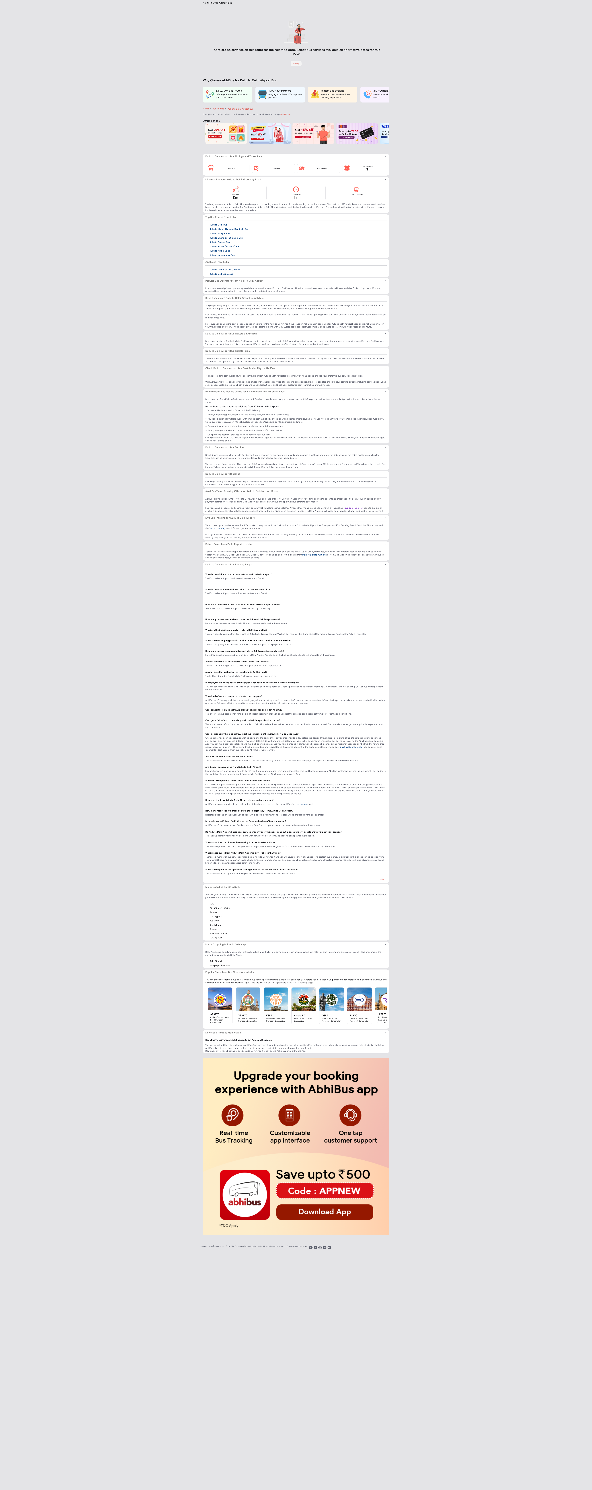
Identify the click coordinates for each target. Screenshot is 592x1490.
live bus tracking (217, 528)
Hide (382, 879)
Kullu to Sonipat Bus (220, 233)
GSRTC (326, 1015)
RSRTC (353, 1015)
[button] (228, 168)
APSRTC (214, 1014)
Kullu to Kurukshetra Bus (222, 255)
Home (206, 108)
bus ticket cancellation (351, 747)
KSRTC (270, 1015)
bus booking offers (354, 508)
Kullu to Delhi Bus (218, 224)
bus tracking (302, 804)
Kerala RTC (300, 1015)
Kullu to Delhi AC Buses (221, 274)
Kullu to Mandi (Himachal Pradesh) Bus (229, 229)
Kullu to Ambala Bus (220, 251)
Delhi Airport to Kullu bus (314, 554)
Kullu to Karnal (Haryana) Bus (224, 246)
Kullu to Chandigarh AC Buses (225, 269)
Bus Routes (218, 108)
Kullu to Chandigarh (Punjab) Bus (226, 237)
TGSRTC (242, 1015)
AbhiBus (203, 1246)
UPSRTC (382, 1014)
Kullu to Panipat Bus (220, 242)
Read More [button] (285, 114)
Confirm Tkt (219, 1246)
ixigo (211, 1246)
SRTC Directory (300, 982)
